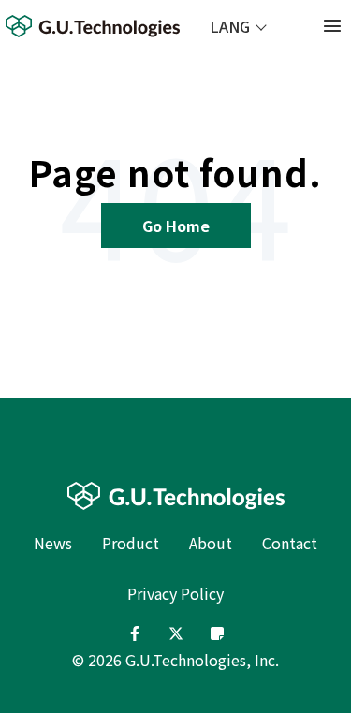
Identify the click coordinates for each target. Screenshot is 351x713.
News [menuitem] (53, 542)
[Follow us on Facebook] (135, 633)
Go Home (176, 225)
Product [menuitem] (130, 542)
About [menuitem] (210, 542)
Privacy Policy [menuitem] (175, 593)
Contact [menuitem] (289, 542)
